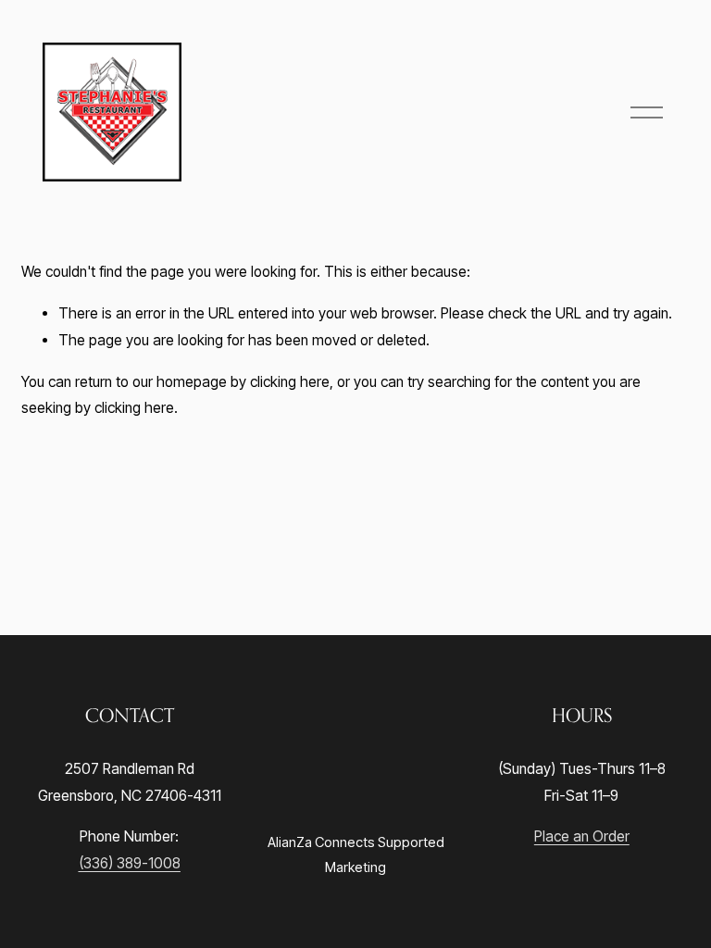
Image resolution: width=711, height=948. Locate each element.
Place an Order (582, 836)
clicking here (290, 382)
